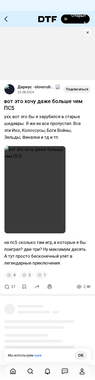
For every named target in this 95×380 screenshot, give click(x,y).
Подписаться (77, 89)
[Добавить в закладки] (24, 286)
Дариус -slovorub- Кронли (35, 87)
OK (80, 355)
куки (37, 355)
